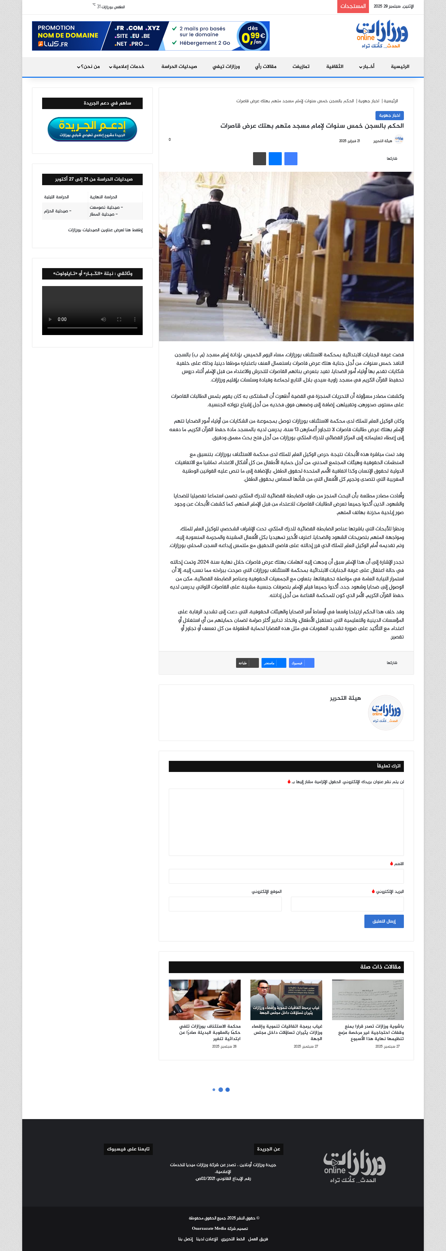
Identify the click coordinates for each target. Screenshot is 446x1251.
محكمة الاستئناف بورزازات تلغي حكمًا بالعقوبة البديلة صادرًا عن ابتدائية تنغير (210, 1033)
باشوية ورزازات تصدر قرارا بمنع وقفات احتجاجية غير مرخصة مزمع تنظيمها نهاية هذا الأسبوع (371, 1033)
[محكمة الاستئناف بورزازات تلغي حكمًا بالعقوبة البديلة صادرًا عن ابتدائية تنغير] (205, 1000)
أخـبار (369, 67)
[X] (341, 710)
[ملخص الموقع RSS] (207, 1191)
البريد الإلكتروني (388, 891)
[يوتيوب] (334, 710)
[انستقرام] (326, 710)
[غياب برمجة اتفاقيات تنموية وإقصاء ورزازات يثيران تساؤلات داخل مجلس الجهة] (286, 1000)
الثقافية (335, 67)
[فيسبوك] (290, 158)
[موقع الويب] (357, 710)
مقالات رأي (266, 67)
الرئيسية (400, 67)
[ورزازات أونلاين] (381, 33)
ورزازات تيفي (227, 67)
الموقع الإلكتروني (267, 891)
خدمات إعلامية (129, 67)
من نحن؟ (90, 67)
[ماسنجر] (275, 158)
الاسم (397, 864)
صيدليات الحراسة (180, 67)
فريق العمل (258, 1239)
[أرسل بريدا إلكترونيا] (371, 141)
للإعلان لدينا (207, 1239)
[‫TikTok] (318, 710)
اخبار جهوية (368, 101)
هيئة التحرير (383, 141)
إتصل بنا (185, 1239)
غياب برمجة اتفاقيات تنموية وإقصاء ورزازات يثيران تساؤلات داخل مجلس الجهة (287, 1033)
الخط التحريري (233, 1239)
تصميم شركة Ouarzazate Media (220, 1228)
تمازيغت (302, 67)
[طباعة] (259, 158)
